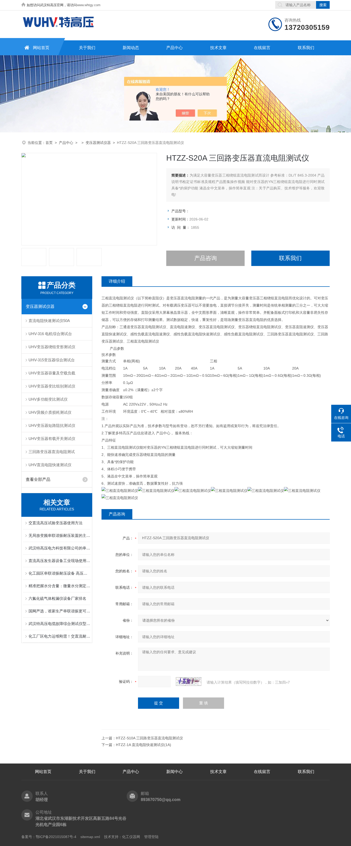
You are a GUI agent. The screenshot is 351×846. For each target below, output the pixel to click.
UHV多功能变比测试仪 (48, 399)
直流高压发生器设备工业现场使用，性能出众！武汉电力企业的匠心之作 (59, 560)
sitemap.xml (90, 837)
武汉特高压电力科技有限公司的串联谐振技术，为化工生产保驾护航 (59, 548)
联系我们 (306, 47)
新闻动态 (131, 47)
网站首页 (41, 47)
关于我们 (87, 47)
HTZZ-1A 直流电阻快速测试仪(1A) (143, 745)
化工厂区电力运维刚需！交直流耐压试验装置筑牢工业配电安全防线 (59, 636)
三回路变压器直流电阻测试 (52, 451)
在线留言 (262, 47)
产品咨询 (205, 258)
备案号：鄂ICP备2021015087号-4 (48, 837)
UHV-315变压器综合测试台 (52, 360)
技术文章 (218, 47)
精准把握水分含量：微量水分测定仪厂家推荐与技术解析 (59, 586)
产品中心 (174, 47)
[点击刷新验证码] (188, 681)
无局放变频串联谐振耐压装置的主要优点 (59, 535)
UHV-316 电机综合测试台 (50, 334)
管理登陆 (151, 837)
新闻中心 (174, 771)
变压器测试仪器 (98, 143)
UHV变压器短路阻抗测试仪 (52, 425)
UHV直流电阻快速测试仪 (50, 465)
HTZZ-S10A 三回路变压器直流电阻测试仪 (149, 738)
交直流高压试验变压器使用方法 (55, 523)
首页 (49, 143)
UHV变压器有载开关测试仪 (52, 438)
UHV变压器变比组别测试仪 (52, 386)
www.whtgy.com (88, 5)
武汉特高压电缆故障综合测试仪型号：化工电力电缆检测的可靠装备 (59, 623)
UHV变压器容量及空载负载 (52, 373)
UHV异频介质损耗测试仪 (50, 412)
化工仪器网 (131, 837)
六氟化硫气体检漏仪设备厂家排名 (57, 598)
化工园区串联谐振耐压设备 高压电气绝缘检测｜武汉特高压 (59, 573)
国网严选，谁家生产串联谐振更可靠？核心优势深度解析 (59, 611)
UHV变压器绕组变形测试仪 (52, 347)
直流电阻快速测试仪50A (49, 320)
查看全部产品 (38, 479)
